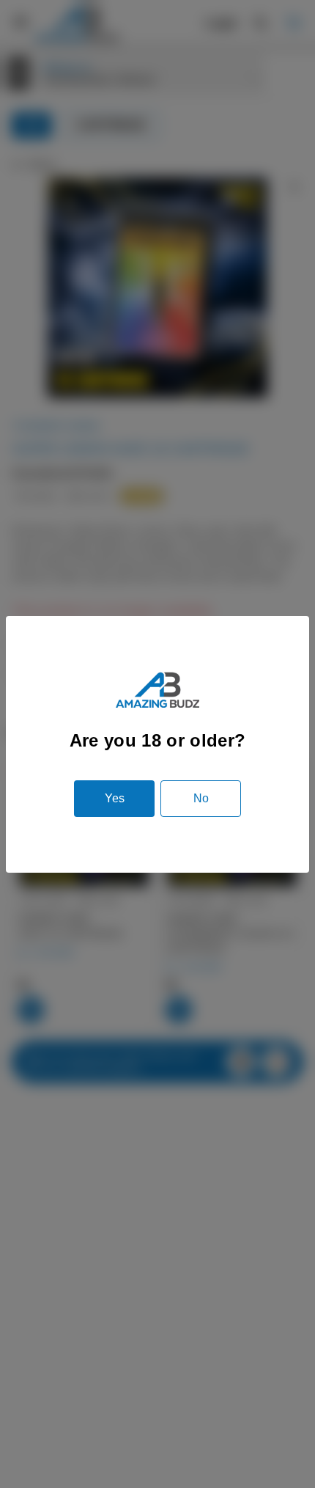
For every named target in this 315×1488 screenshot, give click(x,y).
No (201, 798)
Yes (115, 798)
